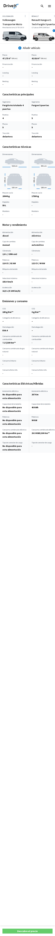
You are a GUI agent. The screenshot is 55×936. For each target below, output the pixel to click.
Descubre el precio (27, 931)
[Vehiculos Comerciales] (11, 6)
